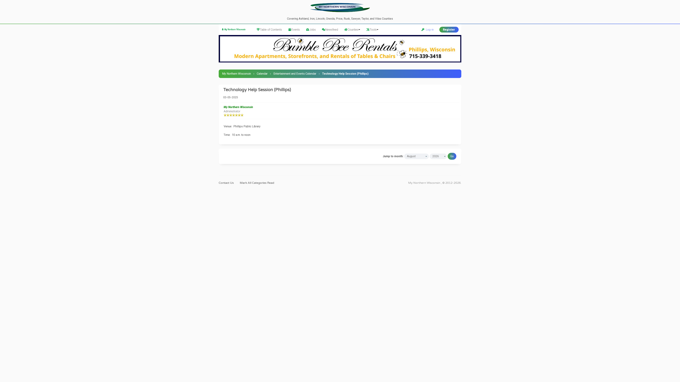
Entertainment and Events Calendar (294, 73)
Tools (373, 29)
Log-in (429, 29)
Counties (353, 29)
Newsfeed (331, 29)
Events (295, 29)
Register (449, 29)
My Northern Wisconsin (236, 73)
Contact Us (226, 183)
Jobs (312, 29)
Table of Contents (271, 29)
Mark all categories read (257, 183)
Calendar (262, 73)
